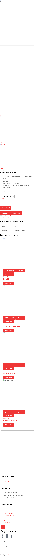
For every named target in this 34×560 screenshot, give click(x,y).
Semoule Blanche (9, 515)
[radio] (8, 196)
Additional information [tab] (9, 217)
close (9, 555)
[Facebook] (3, 536)
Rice (6, 519)
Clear (4, 198)
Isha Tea (7, 517)
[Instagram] (11, 536)
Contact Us (7, 522)
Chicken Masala (10, 420)
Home (5, 508)
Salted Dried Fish (9, 513)
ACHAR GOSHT (9, 373)
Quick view (9, 274)
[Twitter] (7, 536)
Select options (8, 283)
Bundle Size (5, 191)
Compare (5, 213)
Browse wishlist (10, 412)
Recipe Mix (13, 215)
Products (6, 511)
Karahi (6, 279)
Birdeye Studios (11, 546)
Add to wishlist (16, 213)
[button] (17, 45)
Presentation (7, 510)
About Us (6, 520)
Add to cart (7, 207)
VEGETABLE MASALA (11, 326)
